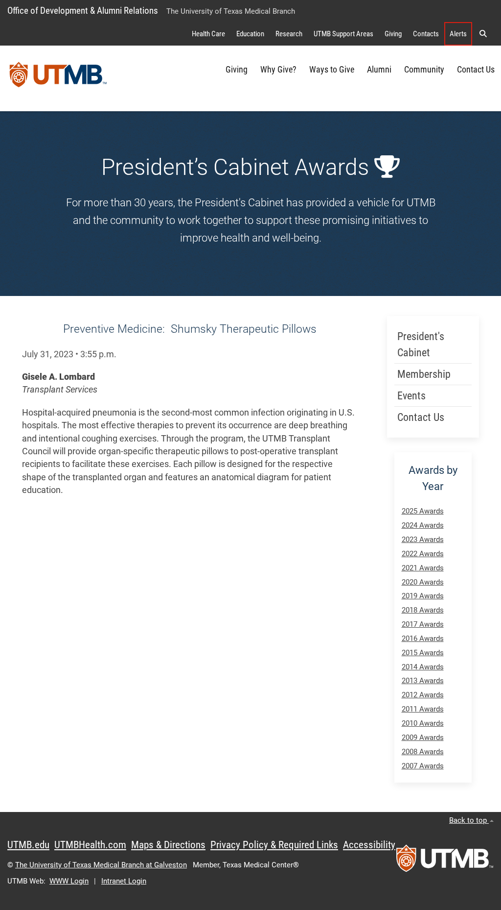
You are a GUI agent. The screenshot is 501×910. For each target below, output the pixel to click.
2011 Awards (423, 709)
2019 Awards (423, 595)
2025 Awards (423, 511)
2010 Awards (423, 723)
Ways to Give (331, 69)
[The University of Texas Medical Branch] (58, 78)
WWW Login (69, 881)
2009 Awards (423, 737)
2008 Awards (423, 751)
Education (250, 33)
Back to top (469, 820)
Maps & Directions (168, 845)
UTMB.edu (28, 845)
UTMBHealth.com (90, 845)
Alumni (379, 69)
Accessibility (369, 845)
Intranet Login (123, 881)
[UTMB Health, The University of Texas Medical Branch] (445, 861)
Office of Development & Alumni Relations (82, 10)
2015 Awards (423, 652)
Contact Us (476, 69)
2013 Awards (423, 680)
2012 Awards (423, 694)
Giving (393, 33)
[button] (483, 34)
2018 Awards (423, 610)
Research (288, 33)
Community (424, 69)
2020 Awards (423, 582)
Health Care (208, 33)
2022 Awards (423, 553)
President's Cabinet (420, 344)
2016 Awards (423, 638)
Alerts (458, 33)
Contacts (426, 33)
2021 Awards (423, 568)
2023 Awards (423, 539)
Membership (424, 374)
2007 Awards (423, 766)
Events (411, 396)
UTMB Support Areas (343, 33)
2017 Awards (423, 624)
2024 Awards (423, 525)
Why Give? (278, 69)
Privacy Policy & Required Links (274, 845)
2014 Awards (423, 667)
